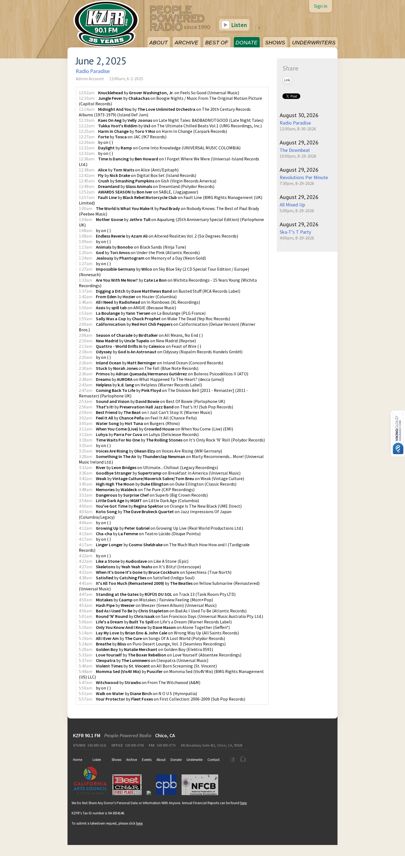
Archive (131, 759)
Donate (176, 759)
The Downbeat (295, 150)
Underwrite (194, 759)
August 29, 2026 (299, 142)
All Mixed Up (292, 204)
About (161, 759)
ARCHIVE (186, 42)
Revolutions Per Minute (304, 177)
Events (147, 759)
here (243, 803)
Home (77, 759)
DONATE (247, 42)
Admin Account (90, 78)
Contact (213, 759)
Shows (116, 759)
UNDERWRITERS (314, 42)
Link (287, 79)
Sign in (320, 6)
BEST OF (216, 42)
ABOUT (158, 42)
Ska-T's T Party (295, 232)
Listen (238, 25)
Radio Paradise (93, 71)
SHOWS (275, 42)
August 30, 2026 (299, 115)
